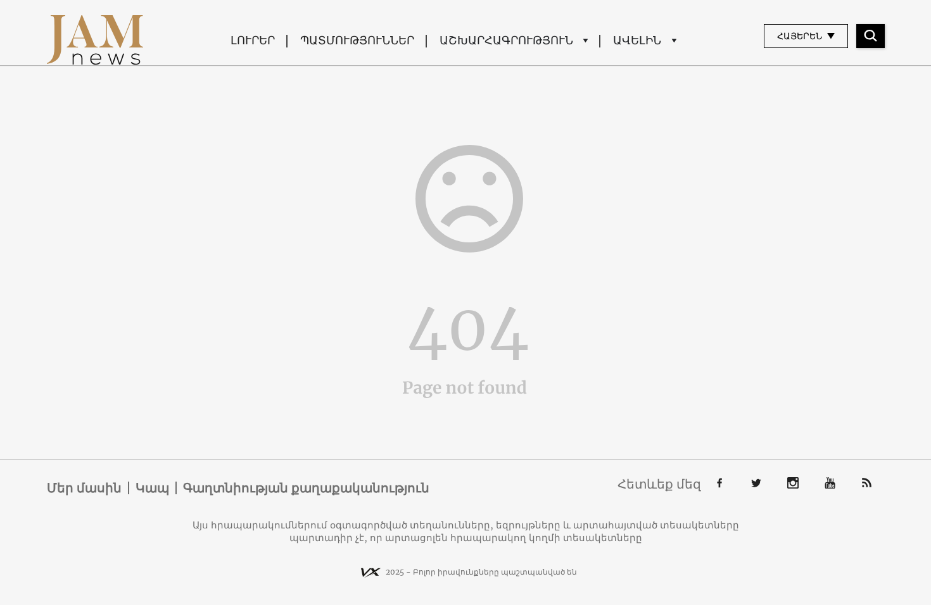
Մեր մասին (84, 488)
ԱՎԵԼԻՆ (637, 40)
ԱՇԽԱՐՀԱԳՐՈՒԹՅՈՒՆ (506, 40)
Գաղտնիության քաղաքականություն (306, 488)
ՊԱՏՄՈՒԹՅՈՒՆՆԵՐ (357, 40)
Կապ (152, 488)
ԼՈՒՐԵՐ (253, 40)
